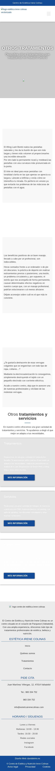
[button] (49, 14)
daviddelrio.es (33, 758)
